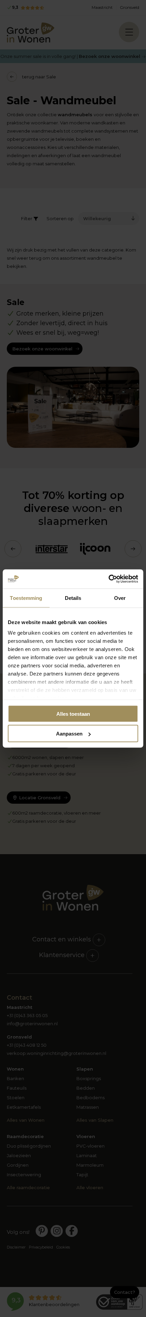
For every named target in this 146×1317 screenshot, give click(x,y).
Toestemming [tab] (26, 598)
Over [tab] (120, 598)
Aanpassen (69, 734)
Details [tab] (73, 598)
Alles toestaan (73, 713)
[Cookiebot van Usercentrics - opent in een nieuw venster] (108, 579)
